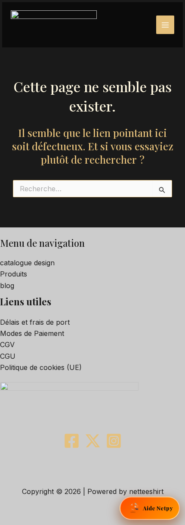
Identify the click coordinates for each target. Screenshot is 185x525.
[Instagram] (114, 441)
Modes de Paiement (32, 333)
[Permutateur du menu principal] (165, 25)
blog (7, 285)
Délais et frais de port (35, 322)
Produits (13, 274)
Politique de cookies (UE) (41, 367)
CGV (7, 344)
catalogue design (27, 262)
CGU (7, 356)
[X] (93, 441)
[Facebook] (72, 441)
